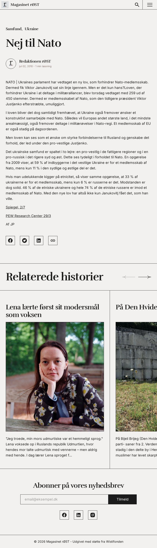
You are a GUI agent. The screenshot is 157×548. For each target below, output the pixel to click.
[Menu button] (149, 4)
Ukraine (31, 29)
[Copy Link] (52, 240)
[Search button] (137, 4)
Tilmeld (122, 499)
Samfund (14, 29)
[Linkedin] (78, 515)
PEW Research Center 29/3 (28, 216)
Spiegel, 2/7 (15, 207)
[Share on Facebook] (10, 240)
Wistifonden (114, 541)
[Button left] (128, 277)
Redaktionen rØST (35, 61)
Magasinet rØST (57, 541)
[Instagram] (92, 515)
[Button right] (144, 277)
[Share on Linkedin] (38, 240)
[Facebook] (64, 515)
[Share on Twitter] (24, 240)
